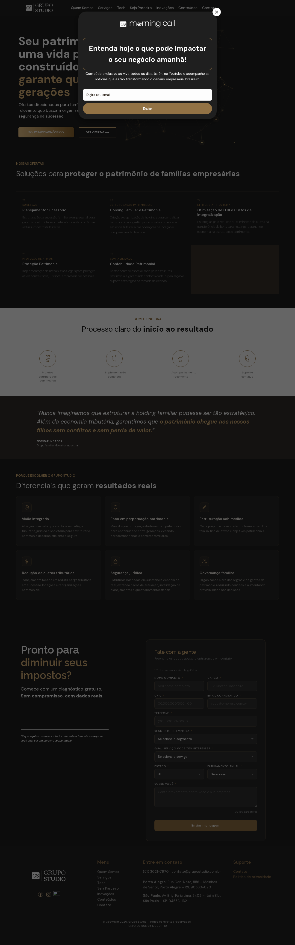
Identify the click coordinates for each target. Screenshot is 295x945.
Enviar (147, 108)
